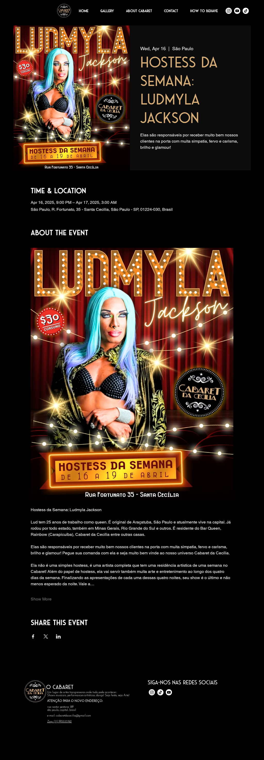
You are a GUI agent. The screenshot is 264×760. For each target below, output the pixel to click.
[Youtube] (237, 11)
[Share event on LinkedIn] (58, 636)
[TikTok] (246, 11)
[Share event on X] (45, 636)
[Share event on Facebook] (33, 636)
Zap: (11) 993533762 (59, 721)
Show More (41, 599)
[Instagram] (229, 11)
